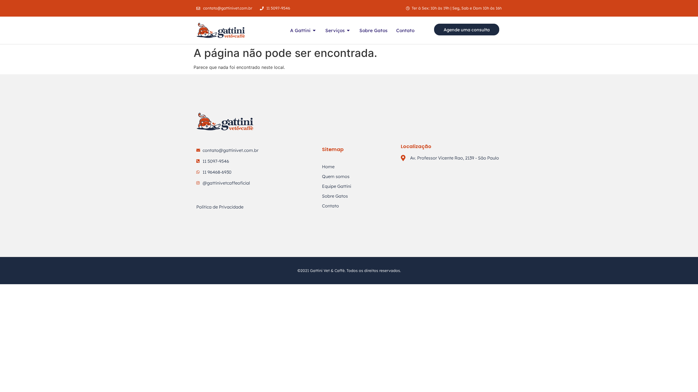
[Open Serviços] (348, 30)
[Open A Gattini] (314, 30)
